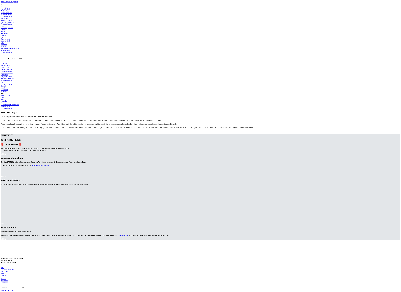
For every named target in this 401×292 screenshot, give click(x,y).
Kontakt (3, 46)
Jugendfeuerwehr (6, 69)
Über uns (4, 63)
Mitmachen (4, 18)
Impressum (4, 281)
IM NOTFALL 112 (7, 290)
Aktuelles (4, 35)
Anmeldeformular (7, 24)
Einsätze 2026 (5, 39)
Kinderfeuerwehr (6, 71)
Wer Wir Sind (5, 65)
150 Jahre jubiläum (7, 28)
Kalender (4, 45)
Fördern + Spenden (7, 22)
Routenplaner (5, 50)
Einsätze (3, 37)
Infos (2, 43)
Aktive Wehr (5, 67)
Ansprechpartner (6, 52)
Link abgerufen (123, 235)
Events (3, 31)
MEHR (3, 154)
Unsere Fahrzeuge (7, 16)
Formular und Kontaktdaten (10, 48)
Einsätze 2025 (5, 41)
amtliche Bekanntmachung (40, 165)
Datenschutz (5, 282)
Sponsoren (4, 33)
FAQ (2, 26)
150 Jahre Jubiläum (7, 270)
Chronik (3, 30)
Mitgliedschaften (6, 20)
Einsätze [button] (3, 93)
